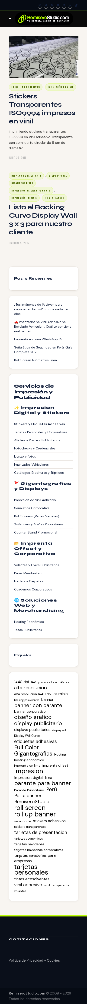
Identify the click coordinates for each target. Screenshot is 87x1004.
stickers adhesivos (49, 820)
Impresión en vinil (61, 87)
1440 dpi (21, 682)
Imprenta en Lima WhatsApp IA (38, 339)
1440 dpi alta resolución (44, 682)
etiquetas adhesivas (35, 741)
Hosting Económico (29, 622)
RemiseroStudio (31, 801)
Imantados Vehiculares (31, 464)
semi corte (22, 821)
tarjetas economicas (28, 839)
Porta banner (28, 795)
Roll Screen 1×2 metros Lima (35, 360)
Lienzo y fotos (25, 456)
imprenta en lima (27, 765)
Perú (51, 789)
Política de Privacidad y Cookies (34, 960)
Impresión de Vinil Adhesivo (35, 500)
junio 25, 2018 (18, 158)
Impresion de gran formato (31, 190)
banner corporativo (30, 711)
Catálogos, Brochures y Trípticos (39, 473)
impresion (28, 771)
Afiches (64, 682)
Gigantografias (22, 183)
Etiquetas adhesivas (25, 87)
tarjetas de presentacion (40, 832)
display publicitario (38, 723)
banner (47, 699)
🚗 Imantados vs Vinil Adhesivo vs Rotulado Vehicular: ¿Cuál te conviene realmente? (42, 326)
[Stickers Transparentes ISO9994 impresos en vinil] (43, 57)
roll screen (30, 807)
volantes (20, 891)
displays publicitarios (32, 729)
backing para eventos (26, 700)
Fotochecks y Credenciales (34, 448)
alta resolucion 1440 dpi (33, 694)
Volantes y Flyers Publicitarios (36, 565)
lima (48, 777)
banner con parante (38, 705)
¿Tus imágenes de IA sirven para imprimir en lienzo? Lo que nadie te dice (41, 309)
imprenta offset (55, 765)
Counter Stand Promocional (35, 532)
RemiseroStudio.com (27, 993)
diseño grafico (33, 717)
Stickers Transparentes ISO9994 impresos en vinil (42, 108)
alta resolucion (30, 687)
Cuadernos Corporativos (33, 589)
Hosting (60, 754)
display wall (59, 730)
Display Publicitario (26, 175)
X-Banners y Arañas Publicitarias (38, 524)
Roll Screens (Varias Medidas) (36, 516)
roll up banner (35, 814)
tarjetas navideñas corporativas (38, 850)
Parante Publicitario (29, 790)
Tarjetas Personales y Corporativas (40, 432)
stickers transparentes (30, 827)
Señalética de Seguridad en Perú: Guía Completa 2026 (43, 349)
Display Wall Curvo (27, 736)
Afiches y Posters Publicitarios (37, 440)
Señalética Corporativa (31, 508)
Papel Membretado (29, 573)
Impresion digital (28, 777)
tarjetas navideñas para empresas (35, 858)
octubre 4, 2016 (19, 243)
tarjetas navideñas (29, 844)
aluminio (61, 693)
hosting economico (29, 760)
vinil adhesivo (28, 885)
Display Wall (58, 175)
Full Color (26, 747)
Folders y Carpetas (28, 581)
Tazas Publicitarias (28, 630)
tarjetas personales (31, 869)
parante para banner (42, 783)
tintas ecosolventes (31, 879)
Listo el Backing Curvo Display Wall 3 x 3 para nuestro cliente (43, 219)
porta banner (54, 198)
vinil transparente (56, 885)
